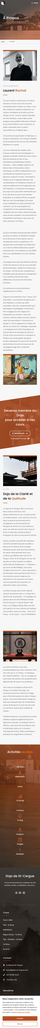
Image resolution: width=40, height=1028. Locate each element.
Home (3, 41)
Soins (20, 786)
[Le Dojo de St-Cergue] (3, 3)
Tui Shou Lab (12, 980)
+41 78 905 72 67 (12, 975)
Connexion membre (19, 438)
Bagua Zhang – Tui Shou (12, 935)
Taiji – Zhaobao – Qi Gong (12, 939)
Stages (20, 844)
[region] (20, 1012)
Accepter (20, 1018)
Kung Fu (6, 949)
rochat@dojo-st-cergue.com (17, 970)
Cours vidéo (8, 920)
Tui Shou (20, 810)
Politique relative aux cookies (20, 1012)
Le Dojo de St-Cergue (14, 965)
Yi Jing (20, 820)
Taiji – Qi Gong (8, 925)
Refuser (20, 1024)
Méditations (7, 930)
